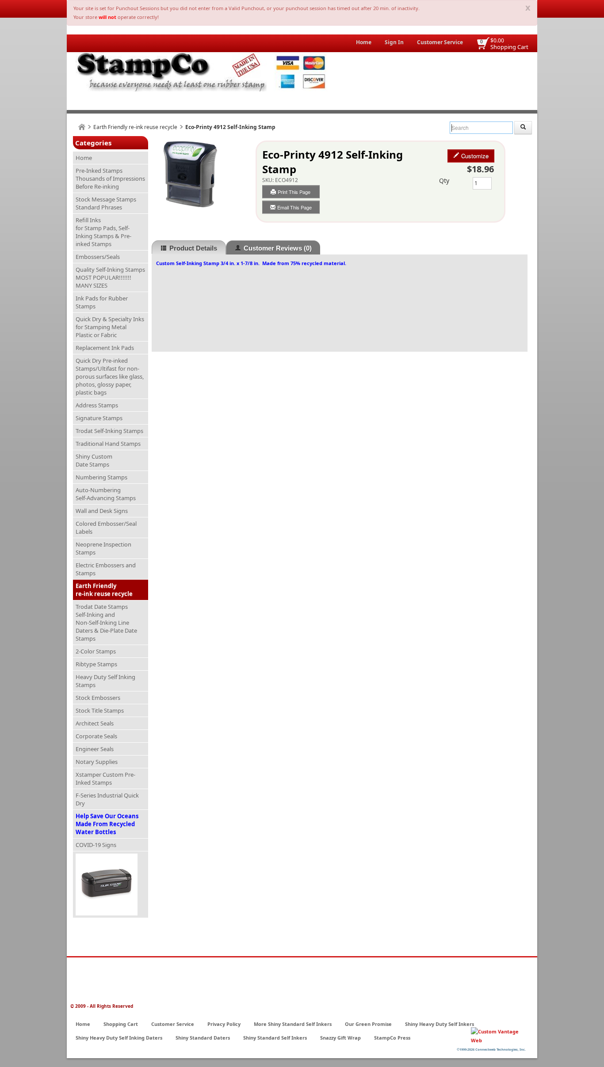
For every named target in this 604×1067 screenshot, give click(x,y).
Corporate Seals (96, 736)
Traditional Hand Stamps (108, 444)
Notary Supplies (97, 762)
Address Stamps (97, 405)
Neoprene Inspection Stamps (103, 548)
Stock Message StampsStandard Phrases (106, 203)
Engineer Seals (95, 749)
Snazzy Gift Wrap (340, 1037)
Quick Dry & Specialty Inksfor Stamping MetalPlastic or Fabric (110, 327)
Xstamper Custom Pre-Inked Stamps (105, 778)
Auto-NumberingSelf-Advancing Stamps (106, 494)
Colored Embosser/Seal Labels (106, 527)
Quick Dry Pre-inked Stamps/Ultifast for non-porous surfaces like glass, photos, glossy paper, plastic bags (110, 376)
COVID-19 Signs (96, 845)
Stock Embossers (98, 698)
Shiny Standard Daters (203, 1037)
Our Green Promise (368, 1024)
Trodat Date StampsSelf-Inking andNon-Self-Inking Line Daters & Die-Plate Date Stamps (106, 622)
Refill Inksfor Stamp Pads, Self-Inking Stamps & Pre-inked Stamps (103, 232)
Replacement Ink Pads (105, 348)
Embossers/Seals (98, 257)
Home (363, 42)
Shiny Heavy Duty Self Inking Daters (119, 1037)
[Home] (81, 127)
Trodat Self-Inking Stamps (109, 431)
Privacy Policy (224, 1024)
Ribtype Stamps (96, 664)
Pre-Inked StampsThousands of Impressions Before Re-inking (110, 178)
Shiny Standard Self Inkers (275, 1037)
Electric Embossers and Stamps (106, 569)
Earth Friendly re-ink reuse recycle (135, 127)
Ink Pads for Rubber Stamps (102, 302)
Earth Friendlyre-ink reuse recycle (104, 590)
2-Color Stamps (96, 651)
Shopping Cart (509, 47)
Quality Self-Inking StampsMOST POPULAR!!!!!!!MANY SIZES (110, 277)
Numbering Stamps (101, 477)
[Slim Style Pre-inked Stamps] (110, 884)
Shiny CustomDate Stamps (94, 460)
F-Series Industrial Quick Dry (107, 799)
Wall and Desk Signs (102, 511)
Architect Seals (95, 723)
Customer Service (440, 42)
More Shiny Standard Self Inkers (293, 1024)
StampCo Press (392, 1037)
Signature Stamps (99, 418)
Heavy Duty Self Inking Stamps (105, 681)
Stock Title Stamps (100, 710)
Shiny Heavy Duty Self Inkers (439, 1024)
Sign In (394, 42)
